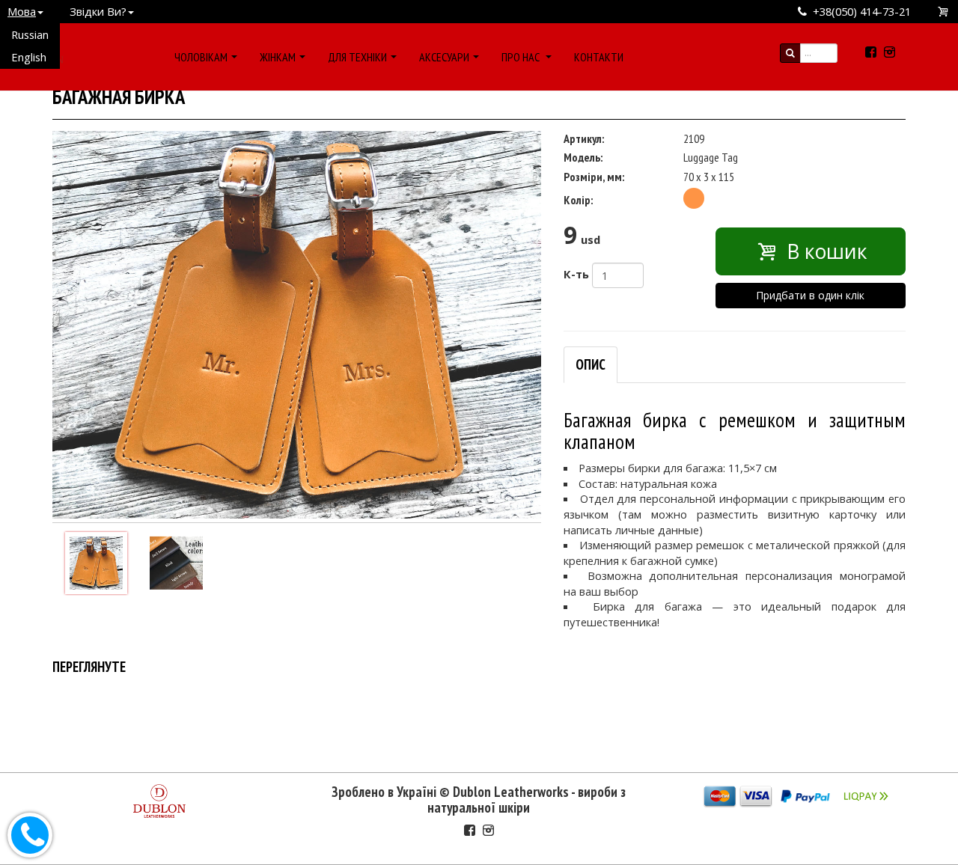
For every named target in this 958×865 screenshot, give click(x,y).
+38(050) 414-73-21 (862, 11)
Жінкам (278, 56)
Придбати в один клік (810, 295)
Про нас (521, 56)
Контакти (598, 56)
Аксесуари (444, 56)
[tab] (590, 364)
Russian (30, 34)
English (28, 56)
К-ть (576, 273)
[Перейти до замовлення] (944, 11)
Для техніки (357, 56)
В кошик (824, 251)
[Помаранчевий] (693, 198)
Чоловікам (201, 56)
